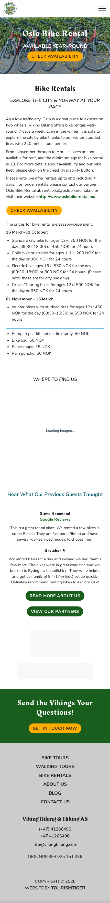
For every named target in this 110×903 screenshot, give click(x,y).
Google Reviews (55, 519)
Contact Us (55, 802)
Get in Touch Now (55, 728)
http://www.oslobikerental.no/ (67, 197)
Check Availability (57, 56)
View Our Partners (55, 611)
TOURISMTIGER (68, 888)
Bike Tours (55, 758)
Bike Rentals (55, 775)
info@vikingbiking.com (55, 844)
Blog (55, 793)
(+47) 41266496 (55, 829)
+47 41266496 (55, 836)
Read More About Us (55, 596)
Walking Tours (55, 766)
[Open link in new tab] (55, 643)
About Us (55, 784)
